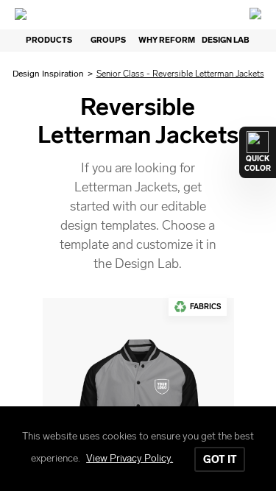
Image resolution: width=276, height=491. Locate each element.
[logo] (138, 15)
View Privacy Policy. (129, 458)
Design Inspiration (48, 73)
